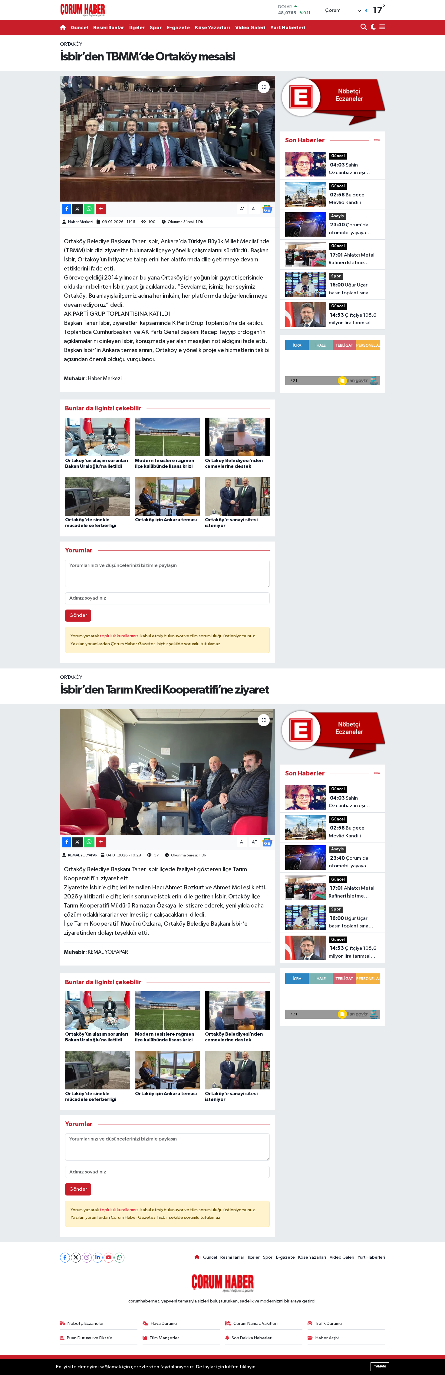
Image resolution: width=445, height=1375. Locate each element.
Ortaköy (71, 44)
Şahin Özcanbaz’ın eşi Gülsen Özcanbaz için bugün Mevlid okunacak (353, 169)
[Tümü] (377, 140)
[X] (76, 1258)
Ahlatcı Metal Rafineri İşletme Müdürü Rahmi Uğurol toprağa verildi (353, 259)
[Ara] (364, 27)
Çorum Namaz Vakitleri (255, 1323)
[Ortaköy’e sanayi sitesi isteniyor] (237, 496)
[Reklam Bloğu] (332, 100)
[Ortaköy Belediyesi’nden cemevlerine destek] (237, 436)
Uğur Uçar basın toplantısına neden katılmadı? (348, 289)
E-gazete (178, 27)
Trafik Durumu (328, 1323)
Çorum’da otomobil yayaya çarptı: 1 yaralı (348, 229)
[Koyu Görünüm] (372, 27)
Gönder (78, 615)
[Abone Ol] (267, 209)
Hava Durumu (164, 1323)
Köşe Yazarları (212, 27)
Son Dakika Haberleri (252, 1338)
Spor (156, 27)
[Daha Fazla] (101, 209)
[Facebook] (65, 1258)
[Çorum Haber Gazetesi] (82, 10)
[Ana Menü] (381, 27)
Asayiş (337, 216)
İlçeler (137, 27)
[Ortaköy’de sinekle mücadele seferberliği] (97, 496)
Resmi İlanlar (108, 27)
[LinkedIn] (98, 1258)
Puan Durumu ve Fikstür (89, 1338)
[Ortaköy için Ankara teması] (167, 496)
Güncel (79, 27)
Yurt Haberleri (287, 27)
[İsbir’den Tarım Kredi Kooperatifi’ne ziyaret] (167, 772)
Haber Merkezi (80, 222)
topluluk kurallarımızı (120, 636)
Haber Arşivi (327, 1338)
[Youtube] (109, 1258)
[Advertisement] (32, 131)
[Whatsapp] (119, 1258)
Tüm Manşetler (164, 1338)
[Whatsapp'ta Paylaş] (89, 209)
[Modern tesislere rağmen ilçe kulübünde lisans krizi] (167, 436)
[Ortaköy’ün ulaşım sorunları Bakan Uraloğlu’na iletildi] (97, 436)
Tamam (380, 1366)
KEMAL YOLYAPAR (82, 855)
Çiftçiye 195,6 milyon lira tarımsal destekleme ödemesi (353, 319)
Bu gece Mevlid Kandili (346, 198)
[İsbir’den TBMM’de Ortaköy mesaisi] (167, 139)
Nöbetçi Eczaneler (86, 1323)
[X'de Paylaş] (77, 209)
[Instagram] (87, 1258)
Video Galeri (250, 27)
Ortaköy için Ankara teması (166, 519)
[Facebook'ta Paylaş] (66, 209)
